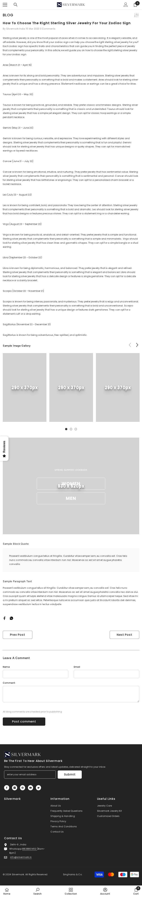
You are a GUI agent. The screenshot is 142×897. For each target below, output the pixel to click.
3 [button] (76, 429)
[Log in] (126, 5)
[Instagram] (14, 787)
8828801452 (29, 848)
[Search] (15, 4)
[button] (137, 345)
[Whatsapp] (11, 618)
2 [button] (71, 429)
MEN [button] (71, 498)
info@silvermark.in (21, 857)
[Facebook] (4, 618)
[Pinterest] (22, 787)
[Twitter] (38, 787)
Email (77, 666)
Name (6, 666)
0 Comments (47, 28)
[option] (24, 390)
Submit (70, 774)
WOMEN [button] (71, 484)
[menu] (5, 4)
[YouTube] (30, 787)
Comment (9, 682)
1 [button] (66, 429)
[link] (24, 387)
